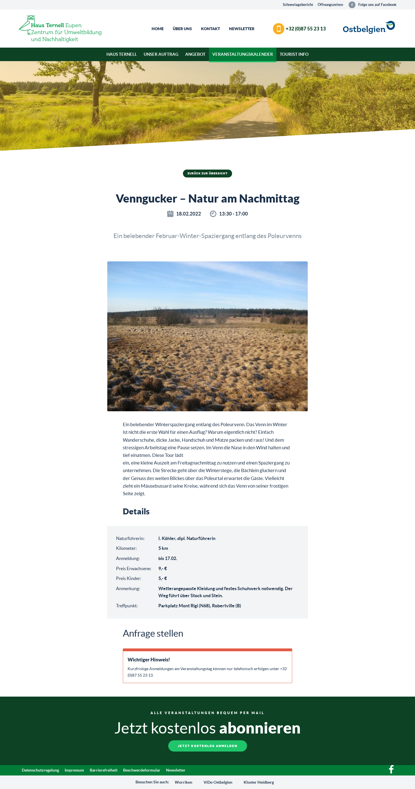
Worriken (183, 782)
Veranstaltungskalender (242, 54)
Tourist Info (294, 54)
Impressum (74, 770)
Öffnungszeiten (330, 5)
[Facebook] (391, 772)
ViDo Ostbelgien (218, 782)
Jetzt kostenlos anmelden (207, 746)
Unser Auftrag (161, 54)
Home (158, 28)
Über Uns (182, 28)
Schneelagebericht (298, 5)
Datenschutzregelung (40, 770)
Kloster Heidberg (259, 782)
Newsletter (241, 28)
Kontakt (210, 28)
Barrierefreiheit (103, 770)
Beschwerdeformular (141, 770)
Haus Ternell (121, 54)
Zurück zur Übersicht (207, 173)
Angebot (195, 54)
